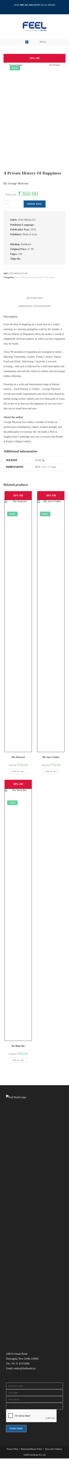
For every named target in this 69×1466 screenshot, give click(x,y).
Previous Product (16, 65)
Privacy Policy (12, 1449)
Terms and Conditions (53, 1449)
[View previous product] (6, 65)
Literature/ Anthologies (44, 277)
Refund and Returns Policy (31, 1449)
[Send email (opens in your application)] (38, 8)
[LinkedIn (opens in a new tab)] (35, 8)
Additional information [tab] (34, 306)
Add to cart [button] (18, 771)
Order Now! (34, 204)
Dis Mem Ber (18, 1046)
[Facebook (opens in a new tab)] (31, 8)
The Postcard (18, 757)
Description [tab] (34, 298)
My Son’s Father (50, 757)
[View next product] (63, 65)
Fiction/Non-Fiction (24, 277)
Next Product (54, 65)
